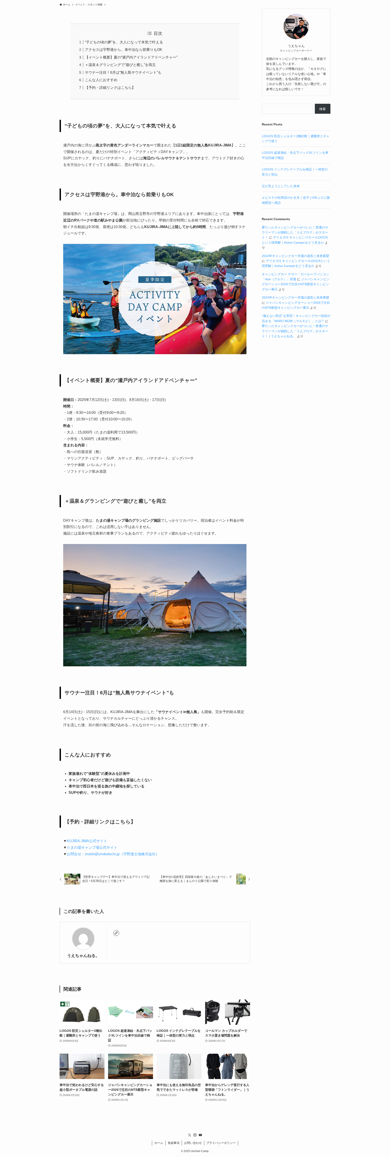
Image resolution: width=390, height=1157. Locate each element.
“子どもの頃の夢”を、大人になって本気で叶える (124, 42)
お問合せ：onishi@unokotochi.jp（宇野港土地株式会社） (113, 854)
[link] (116, 933)
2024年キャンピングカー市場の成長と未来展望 (295, 256)
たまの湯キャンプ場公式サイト (92, 847)
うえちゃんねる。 (83, 955)
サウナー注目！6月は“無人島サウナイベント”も (123, 72)
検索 (322, 109)
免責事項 (173, 1143)
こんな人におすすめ (101, 80)
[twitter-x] (190, 1135)
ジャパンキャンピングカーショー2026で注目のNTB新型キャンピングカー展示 (296, 284)
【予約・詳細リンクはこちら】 (110, 88)
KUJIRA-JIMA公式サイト (87, 841)
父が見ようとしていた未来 (281, 186)
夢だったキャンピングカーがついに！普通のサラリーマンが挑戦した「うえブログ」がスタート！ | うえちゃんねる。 (295, 331)
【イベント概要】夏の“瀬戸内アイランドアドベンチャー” (131, 57)
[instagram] (195, 1135)
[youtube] (200, 1135)
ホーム (158, 1143)
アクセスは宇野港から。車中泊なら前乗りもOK (123, 50)
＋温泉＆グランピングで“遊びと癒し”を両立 (120, 65)
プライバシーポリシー (221, 1143)
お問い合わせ (193, 1143)
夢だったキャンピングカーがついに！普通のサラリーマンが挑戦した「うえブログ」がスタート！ (295, 232)
